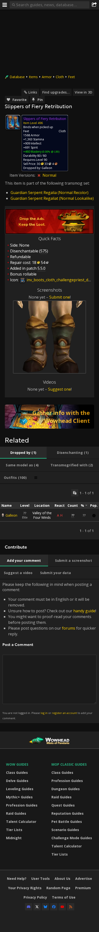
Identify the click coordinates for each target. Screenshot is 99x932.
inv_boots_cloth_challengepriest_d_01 (60, 279)
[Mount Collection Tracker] (49, 417)
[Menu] (5, 5)
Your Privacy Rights (25, 888)
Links (32, 92)
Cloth (60, 77)
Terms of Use (63, 897)
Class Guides (17, 772)
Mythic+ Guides (19, 797)
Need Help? (16, 878)
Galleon (11, 515)
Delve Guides (17, 780)
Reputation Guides (67, 813)
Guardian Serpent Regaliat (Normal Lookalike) (52, 198)
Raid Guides (16, 813)
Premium (83, 888)
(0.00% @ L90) (50, 151)
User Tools (40, 878)
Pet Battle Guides (66, 821)
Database (17, 77)
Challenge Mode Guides (71, 838)
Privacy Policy (35, 897)
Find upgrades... (56, 92)
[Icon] (13, 122)
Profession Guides (21, 805)
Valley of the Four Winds (42, 515)
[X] (37, 906)
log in (44, 713)
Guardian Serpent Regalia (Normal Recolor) (49, 192)
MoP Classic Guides (69, 764)
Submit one (59, 297)
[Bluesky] (45, 906)
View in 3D (83, 92)
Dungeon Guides (65, 789)
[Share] (94, 5)
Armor (47, 77)
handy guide (84, 610)
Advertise (83, 878)
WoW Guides (17, 764)
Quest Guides (63, 805)
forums (68, 628)
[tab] (23, 453)
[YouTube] (62, 906)
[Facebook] (53, 906)
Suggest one (59, 389)
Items (33, 77)
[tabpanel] (49, 511)
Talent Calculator (21, 821)
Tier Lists (14, 829)
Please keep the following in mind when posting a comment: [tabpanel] (49, 651)
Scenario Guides (65, 829)
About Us (62, 878)
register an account (64, 713)
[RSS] (70, 906)
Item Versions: (23, 175)
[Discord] (28, 906)
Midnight (14, 838)
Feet (71, 77)
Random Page (58, 888)
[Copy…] (74, 492)
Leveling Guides (19, 789)
